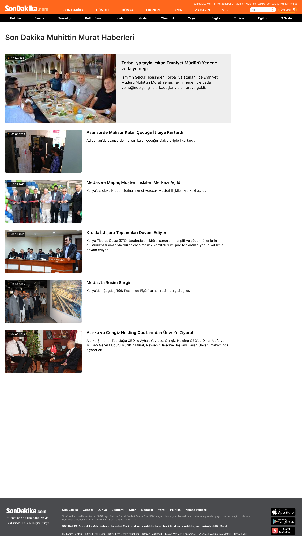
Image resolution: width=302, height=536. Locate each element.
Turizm (239, 18)
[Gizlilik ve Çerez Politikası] (124, 533)
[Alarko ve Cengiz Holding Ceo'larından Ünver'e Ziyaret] (43, 351)
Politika (15, 18)
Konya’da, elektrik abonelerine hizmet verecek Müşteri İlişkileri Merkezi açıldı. (146, 190)
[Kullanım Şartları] (72, 533)
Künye (45, 523)
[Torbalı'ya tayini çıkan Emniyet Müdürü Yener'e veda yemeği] (60, 88)
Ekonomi (118, 509)
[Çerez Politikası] (152, 533)
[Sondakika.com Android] (283, 521)
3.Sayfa (286, 18)
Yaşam (192, 18)
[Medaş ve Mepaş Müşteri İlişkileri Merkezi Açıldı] (43, 201)
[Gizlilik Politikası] (95, 533)
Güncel (88, 509)
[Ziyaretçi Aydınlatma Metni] (214, 533)
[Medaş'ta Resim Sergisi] (43, 301)
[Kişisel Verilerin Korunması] (180, 533)
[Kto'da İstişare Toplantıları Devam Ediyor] (43, 251)
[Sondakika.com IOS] (283, 512)
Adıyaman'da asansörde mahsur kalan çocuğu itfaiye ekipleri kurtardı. (140, 140)
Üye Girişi (286, 9)
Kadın (121, 18)
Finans (39, 18)
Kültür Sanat (94, 18)
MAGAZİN (202, 10)
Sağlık (216, 18)
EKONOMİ (153, 10)
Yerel (161, 509)
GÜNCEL (103, 10)
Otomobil (167, 18)
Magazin (147, 509)
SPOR (178, 10)
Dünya (102, 509)
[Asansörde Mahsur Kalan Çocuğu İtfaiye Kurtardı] (43, 151)
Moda (143, 18)
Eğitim (262, 18)
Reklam (26, 523)
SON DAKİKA (73, 10)
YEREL (227, 10)
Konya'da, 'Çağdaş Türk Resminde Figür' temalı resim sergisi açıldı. (138, 291)
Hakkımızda (13, 523)
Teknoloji (64, 18)
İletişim (36, 523)
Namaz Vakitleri (196, 509)
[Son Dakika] (26, 8)
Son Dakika (70, 509)
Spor (132, 509)
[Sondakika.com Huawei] (283, 531)
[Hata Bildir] (240, 533)
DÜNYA (128, 10)
